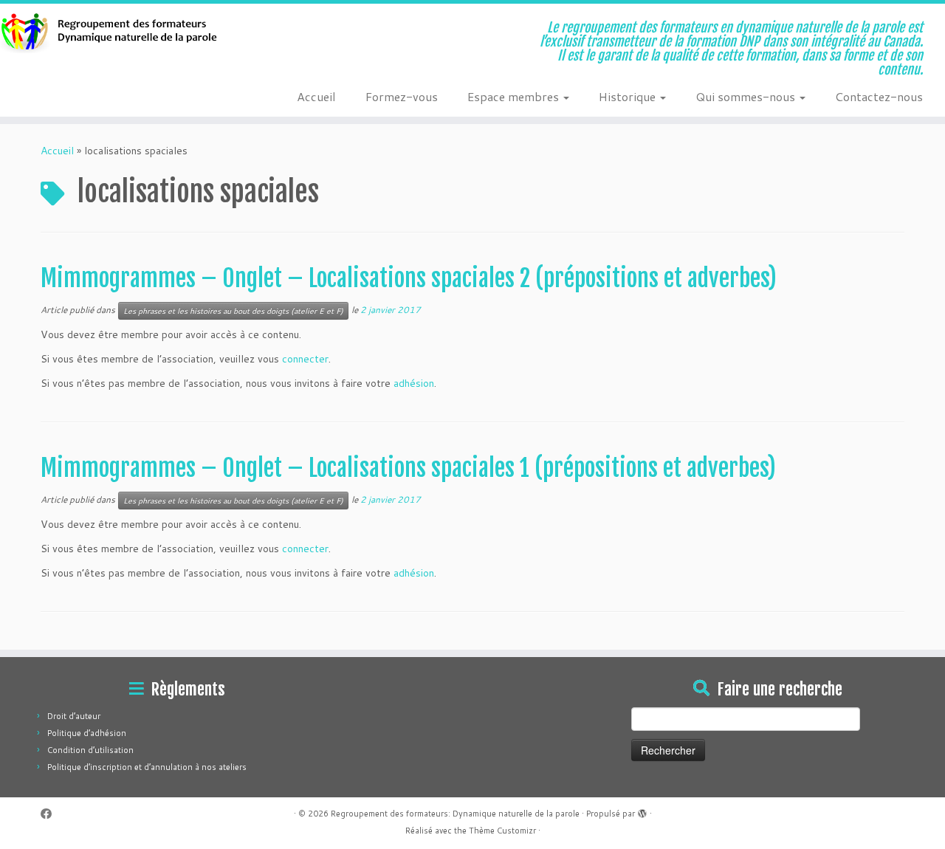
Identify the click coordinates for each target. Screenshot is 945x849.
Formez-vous (401, 96)
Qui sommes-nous (746, 96)
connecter (305, 358)
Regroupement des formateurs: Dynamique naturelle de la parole (455, 813)
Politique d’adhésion (86, 733)
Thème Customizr (502, 830)
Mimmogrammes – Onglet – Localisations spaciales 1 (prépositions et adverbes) (408, 468)
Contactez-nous (879, 96)
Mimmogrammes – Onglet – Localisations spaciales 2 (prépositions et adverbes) (409, 278)
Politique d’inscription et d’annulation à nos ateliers (147, 767)
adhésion (414, 383)
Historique (629, 96)
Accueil (316, 96)
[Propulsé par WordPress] (642, 810)
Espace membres (514, 96)
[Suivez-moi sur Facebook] (51, 814)
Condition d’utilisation (90, 750)
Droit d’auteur (73, 716)
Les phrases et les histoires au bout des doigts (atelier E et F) (233, 311)
